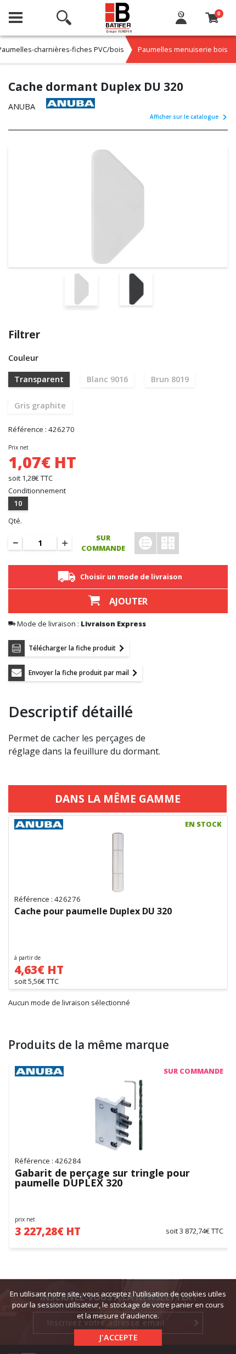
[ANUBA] (70, 103)
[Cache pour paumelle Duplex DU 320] (118, 862)
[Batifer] (118, 18)
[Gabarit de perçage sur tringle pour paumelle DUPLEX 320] (119, 1115)
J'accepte (118, 1337)
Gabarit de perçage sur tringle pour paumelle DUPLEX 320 (102, 1178)
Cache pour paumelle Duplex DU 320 (93, 911)
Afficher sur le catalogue (184, 116)
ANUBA (21, 106)
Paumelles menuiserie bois (183, 49)
